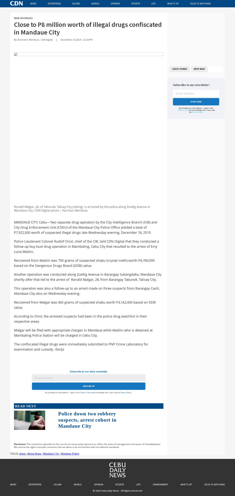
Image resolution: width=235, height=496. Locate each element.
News (33, 3)
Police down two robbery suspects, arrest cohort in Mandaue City (87, 420)
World (95, 3)
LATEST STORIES (179, 69)
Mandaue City (51, 453)
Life (153, 3)
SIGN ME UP (89, 386)
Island (76, 3)
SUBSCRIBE (196, 102)
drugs (22, 453)
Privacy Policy (126, 393)
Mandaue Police (70, 453)
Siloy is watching (200, 3)
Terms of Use (85, 393)
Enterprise (54, 3)
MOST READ (199, 69)
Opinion (115, 3)
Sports (135, 3)
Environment (160, 484)
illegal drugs (34, 453)
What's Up (173, 3)
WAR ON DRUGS (23, 18)
